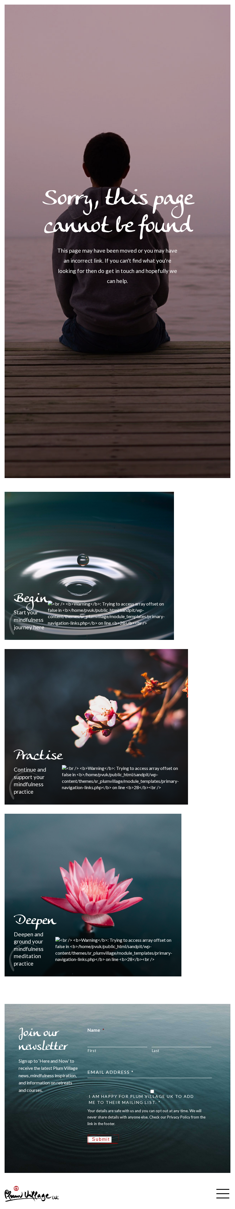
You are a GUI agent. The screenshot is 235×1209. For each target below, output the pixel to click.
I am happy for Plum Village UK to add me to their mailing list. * (141, 1099)
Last (156, 1050)
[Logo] (32, 1193)
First (92, 1050)
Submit (101, 1139)
